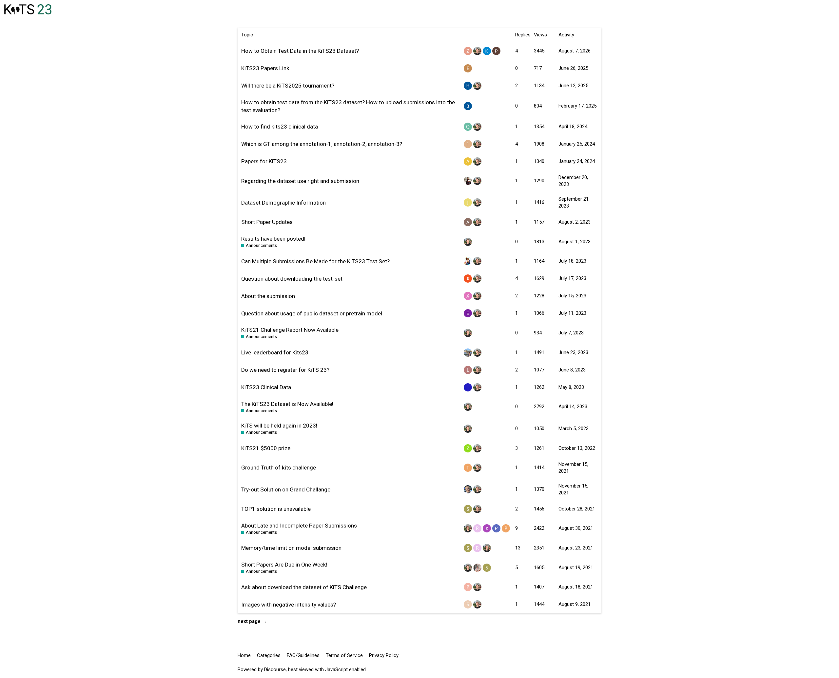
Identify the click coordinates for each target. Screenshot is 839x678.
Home (244, 655)
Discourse (275, 669)
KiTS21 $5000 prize (265, 448)
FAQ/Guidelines (303, 655)
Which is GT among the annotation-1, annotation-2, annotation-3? (321, 144)
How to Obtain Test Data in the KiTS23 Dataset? (300, 51)
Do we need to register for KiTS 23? (285, 370)
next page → (252, 621)
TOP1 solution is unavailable (276, 509)
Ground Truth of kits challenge (278, 467)
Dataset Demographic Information (283, 202)
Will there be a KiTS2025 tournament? (287, 85)
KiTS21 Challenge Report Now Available (290, 330)
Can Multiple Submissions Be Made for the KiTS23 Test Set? (315, 261)
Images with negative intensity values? (288, 604)
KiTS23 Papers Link (265, 68)
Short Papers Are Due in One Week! (284, 564)
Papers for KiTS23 (264, 161)
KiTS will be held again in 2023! (279, 425)
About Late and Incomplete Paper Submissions (299, 525)
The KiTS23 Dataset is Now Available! (287, 404)
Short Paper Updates (267, 222)
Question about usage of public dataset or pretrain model (311, 313)
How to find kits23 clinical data (279, 126)
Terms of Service (344, 655)
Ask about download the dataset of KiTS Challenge (304, 587)
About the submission (268, 296)
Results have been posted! (273, 238)
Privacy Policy (384, 655)
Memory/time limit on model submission (291, 548)
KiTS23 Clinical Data (266, 387)
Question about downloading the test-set (291, 278)
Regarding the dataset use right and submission (300, 181)
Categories (269, 655)
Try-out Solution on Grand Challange (285, 489)
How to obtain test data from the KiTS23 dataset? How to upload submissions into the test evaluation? (348, 106)
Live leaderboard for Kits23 (274, 352)
